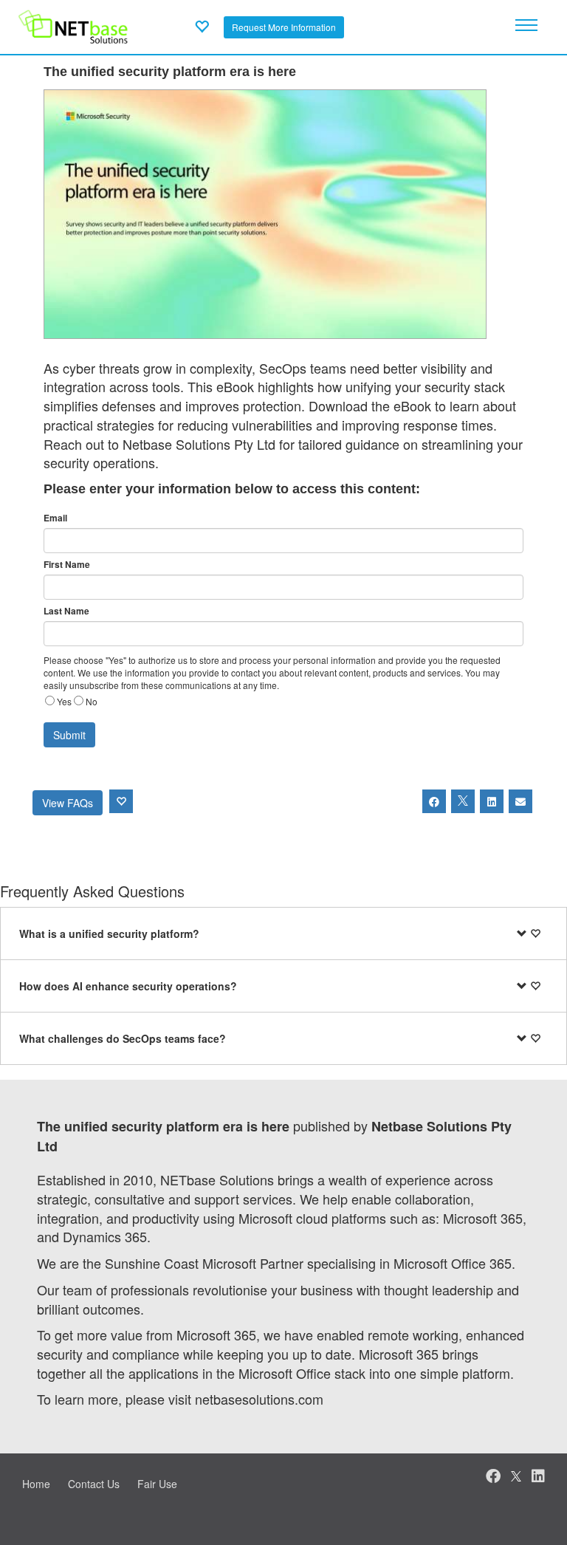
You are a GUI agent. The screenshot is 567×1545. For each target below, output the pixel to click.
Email (55, 518)
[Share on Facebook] (434, 801)
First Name (67, 564)
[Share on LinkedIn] (491, 801)
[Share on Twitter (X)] (463, 801)
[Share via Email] (520, 801)
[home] (73, 25)
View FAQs (67, 802)
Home (36, 1483)
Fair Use (157, 1483)
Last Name (66, 611)
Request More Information (284, 27)
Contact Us (94, 1483)
